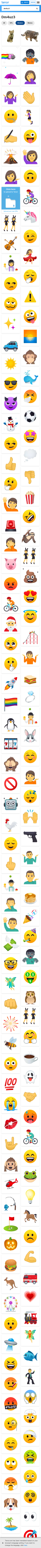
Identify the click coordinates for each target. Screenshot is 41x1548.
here (25, 1545)
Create (26, 2)
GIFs (11, 23)
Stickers (20, 23)
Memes (30, 23)
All (4, 23)
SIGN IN (33, 2)
